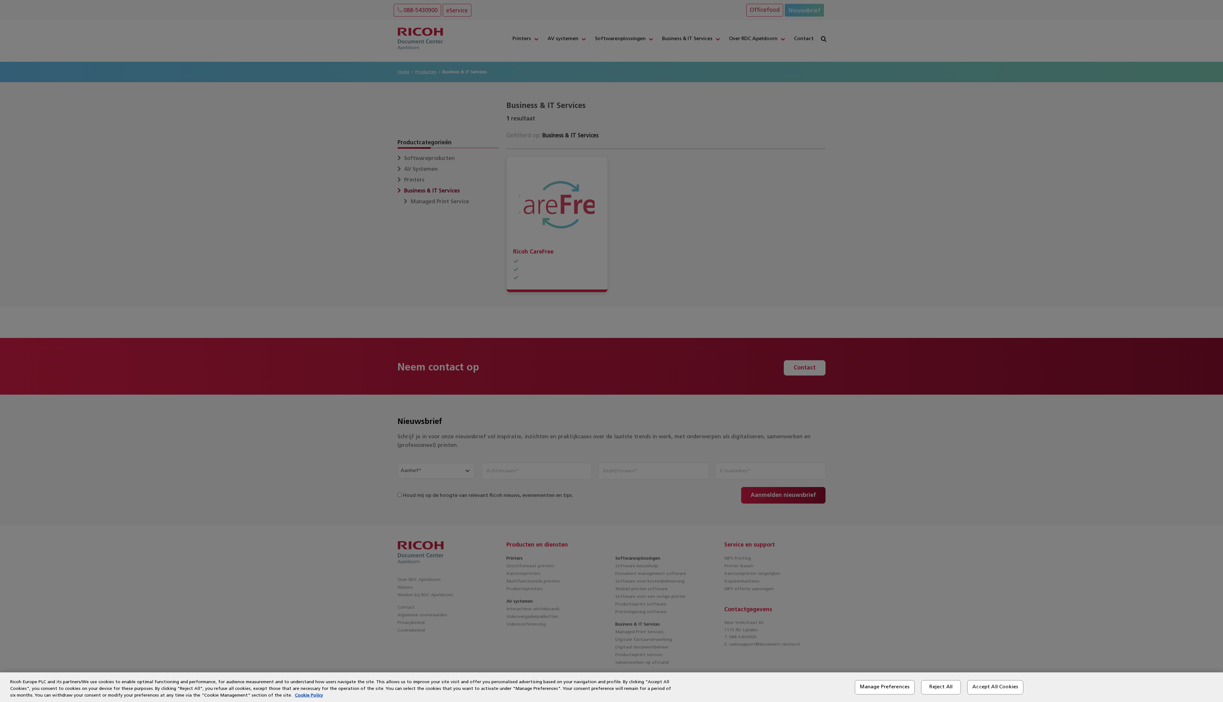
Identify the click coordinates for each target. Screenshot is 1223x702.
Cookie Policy (309, 695)
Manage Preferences (885, 687)
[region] (611, 687)
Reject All (941, 687)
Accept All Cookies (995, 687)
